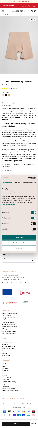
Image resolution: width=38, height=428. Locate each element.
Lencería (4, 375)
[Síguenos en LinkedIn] (26, 282)
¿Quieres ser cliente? (8, 320)
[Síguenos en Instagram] (7, 282)
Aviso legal (20, 403)
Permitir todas (19, 237)
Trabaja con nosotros (8, 318)
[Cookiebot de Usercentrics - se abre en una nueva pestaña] (28, 178)
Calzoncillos (5, 379)
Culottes (7, 14)
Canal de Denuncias (8, 351)
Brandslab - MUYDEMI (8, 388)
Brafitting (4, 353)
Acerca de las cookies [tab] (29, 182)
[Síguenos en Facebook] (3, 282)
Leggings (4, 384)
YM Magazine (6, 329)
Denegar (19, 248)
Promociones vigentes (9, 333)
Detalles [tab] (17, 182)
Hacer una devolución (8, 349)
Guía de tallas (6, 355)
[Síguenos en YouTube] (16, 282)
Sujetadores (5, 371)
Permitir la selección (19, 243)
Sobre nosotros (6, 315)
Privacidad (26, 403)
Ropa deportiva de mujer (9, 382)
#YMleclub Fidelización (9, 324)
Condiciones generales (9, 403)
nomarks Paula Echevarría (10, 390)
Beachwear (5, 368)
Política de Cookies (8, 204)
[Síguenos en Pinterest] (12, 282)
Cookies (32, 403)
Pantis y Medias (6, 377)
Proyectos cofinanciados (9, 331)
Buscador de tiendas (8, 322)
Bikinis (3, 366)
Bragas (4, 373)
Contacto (5, 344)
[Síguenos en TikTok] (21, 282)
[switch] (33, 218)
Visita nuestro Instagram (9, 327)
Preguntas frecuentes (8, 342)
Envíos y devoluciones (8, 346)
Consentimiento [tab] (7, 182)
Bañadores (5, 364)
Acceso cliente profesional (10, 313)
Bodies (4, 393)
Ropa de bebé (6, 386)
